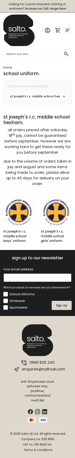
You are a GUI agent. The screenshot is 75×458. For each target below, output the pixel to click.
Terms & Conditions (38, 450)
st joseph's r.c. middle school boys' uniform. (14, 236)
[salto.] (19, 30)
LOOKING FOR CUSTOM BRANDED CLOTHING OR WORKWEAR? (37, 6)
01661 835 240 (41, 362)
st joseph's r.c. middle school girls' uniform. (52, 236)
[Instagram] (37, 411)
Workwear (17, 301)
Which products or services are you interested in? (36, 287)
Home (7, 67)
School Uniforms (22, 294)
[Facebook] (30, 411)
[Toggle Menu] (67, 30)
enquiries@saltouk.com (43, 369)
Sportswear (19, 307)
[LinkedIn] (44, 411)
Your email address (18, 269)
